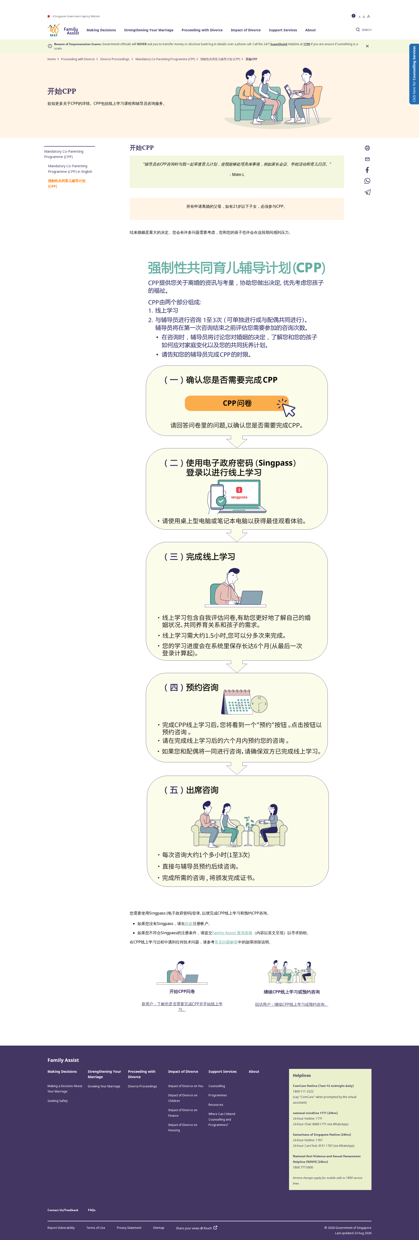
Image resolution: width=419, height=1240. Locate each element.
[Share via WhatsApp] (367, 181)
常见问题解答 (226, 942)
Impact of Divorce (246, 30)
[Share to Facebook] (367, 170)
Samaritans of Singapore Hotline (316, 1134)
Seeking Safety (58, 1101)
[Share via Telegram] (367, 192)
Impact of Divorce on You (185, 1086)
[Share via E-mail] (367, 159)
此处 (189, 923)
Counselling (217, 1086)
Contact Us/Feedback (63, 1210)
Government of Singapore (353, 1228)
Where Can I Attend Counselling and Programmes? (222, 1119)
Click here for (414, 74)
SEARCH (366, 30)
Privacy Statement (129, 1228)
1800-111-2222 (303, 1091)
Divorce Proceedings (115, 59)
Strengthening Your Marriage (148, 30)
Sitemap (158, 1228)
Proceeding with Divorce (202, 30)
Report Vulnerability (61, 1228)
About (310, 30)
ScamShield (278, 44)
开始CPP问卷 (182, 991)
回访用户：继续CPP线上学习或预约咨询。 (291, 1004)
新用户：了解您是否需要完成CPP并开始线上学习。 (182, 1006)
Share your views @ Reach (194, 1228)
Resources (216, 1105)
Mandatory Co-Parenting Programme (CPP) (165, 59)
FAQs (92, 1210)
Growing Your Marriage (104, 1086)
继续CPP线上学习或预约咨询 (292, 992)
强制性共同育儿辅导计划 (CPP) (220, 59)
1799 (306, 44)
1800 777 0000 (303, 1167)
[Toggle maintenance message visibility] (354, 16)
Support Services (283, 30)
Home (52, 59)
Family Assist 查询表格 (232, 932)
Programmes (218, 1095)
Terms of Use (95, 1228)
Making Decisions (101, 30)
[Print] (367, 148)
